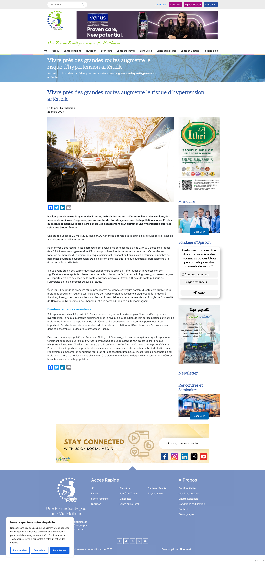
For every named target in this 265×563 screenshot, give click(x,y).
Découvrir (199, 243)
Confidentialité (187, 499)
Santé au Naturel (166, 54)
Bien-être (106, 54)
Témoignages (186, 525)
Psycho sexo (211, 54)
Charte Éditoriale (188, 510)
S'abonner (175, 4)
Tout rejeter (40, 550)
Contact (183, 520)
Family (55, 54)
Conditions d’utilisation (192, 515)
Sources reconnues (197, 285)
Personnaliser (20, 550)
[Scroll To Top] (132, 479)
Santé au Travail (126, 54)
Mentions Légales (189, 504)
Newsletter (210, 4)
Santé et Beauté (190, 54)
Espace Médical (193, 4)
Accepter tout (60, 550)
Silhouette (146, 54)
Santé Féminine (72, 54)
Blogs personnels (196, 293)
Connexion (160, 4)
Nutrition (91, 54)
